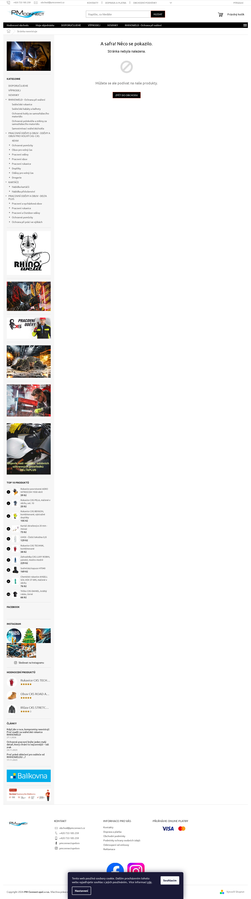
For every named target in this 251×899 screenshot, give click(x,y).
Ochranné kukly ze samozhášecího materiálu (30, 115)
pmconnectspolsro (69, 843)
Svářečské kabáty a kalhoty (26, 108)
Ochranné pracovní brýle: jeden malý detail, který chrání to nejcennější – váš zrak (28, 744)
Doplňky (16, 168)
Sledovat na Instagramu (31, 662)
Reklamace (109, 849)
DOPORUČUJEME (18, 85)
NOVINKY (13, 94)
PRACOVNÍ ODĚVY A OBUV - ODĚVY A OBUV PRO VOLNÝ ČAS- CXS (29, 134)
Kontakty (92, 2)
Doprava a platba (115, 2)
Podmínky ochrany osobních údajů (121, 840)
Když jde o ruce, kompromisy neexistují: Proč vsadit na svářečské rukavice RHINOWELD (28, 732)
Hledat (158, 14)
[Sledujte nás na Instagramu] (136, 870)
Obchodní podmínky (145, 2)
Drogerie (17, 177)
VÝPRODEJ (14, 90)
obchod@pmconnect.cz (72, 827)
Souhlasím (170, 880)
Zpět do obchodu (126, 95)
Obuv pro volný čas (22, 149)
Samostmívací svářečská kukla (28, 128)
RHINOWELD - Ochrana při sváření (26, 99)
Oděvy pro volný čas (22, 172)
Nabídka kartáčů (20, 186)
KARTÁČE (13, 182)
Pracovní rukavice (21, 163)
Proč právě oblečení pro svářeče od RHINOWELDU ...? (26, 755)
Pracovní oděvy (20, 154)
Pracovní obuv (19, 159)
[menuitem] (17, 25)
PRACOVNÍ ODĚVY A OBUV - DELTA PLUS (27, 197)
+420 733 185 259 (69, 833)
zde (149, 882)
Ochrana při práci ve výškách (27, 221)
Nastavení (81, 890)
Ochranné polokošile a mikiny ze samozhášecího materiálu (29, 122)
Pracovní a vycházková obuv (27, 203)
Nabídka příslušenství (23, 191)
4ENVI (15, 140)
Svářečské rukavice (22, 104)
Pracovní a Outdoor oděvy (26, 212)
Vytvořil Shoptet (235, 891)
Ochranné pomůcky (22, 145)
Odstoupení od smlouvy (116, 844)
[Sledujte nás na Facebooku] (115, 870)
